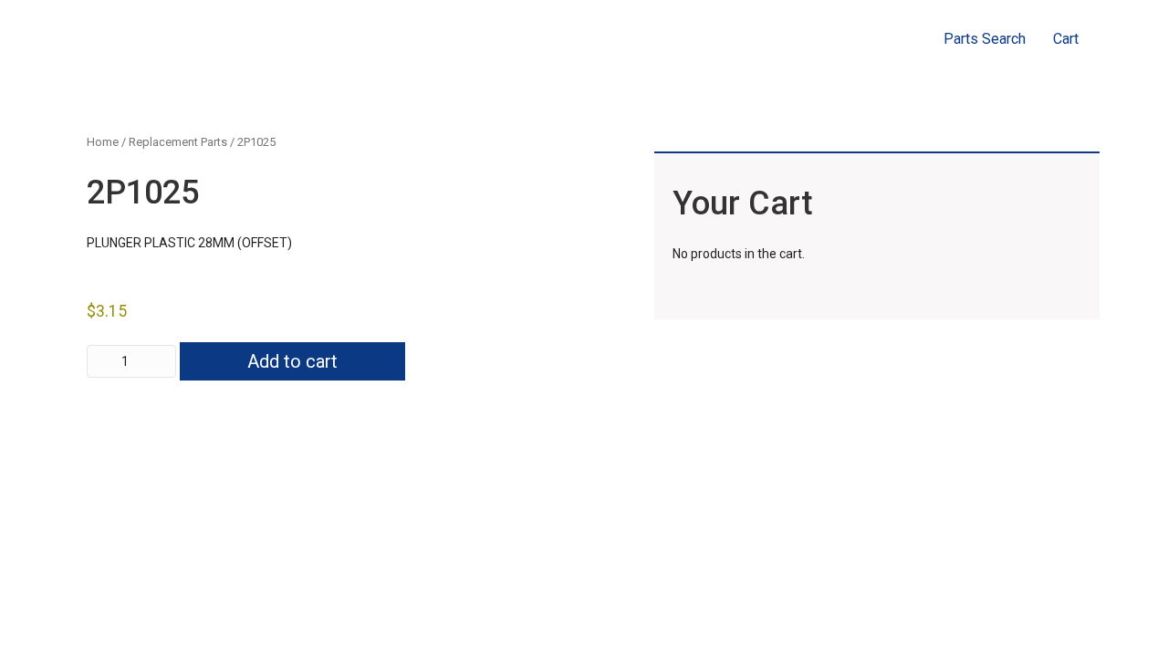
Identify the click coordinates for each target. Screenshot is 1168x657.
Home (103, 142)
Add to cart (292, 361)
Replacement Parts (178, 142)
